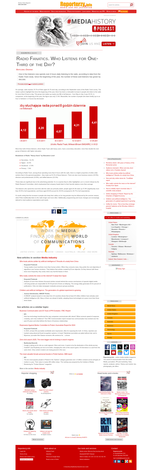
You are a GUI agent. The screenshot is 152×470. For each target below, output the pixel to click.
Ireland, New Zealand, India (117, 259)
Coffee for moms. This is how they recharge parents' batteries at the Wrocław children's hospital (120, 206)
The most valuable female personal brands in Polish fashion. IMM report (46, 354)
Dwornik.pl (68, 467)
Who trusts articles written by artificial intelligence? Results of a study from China (49, 261)
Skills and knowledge (58, 11)
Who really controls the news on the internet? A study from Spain (43, 276)
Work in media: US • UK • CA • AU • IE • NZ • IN (92, 456)
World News (111, 306)
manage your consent (26, 459)
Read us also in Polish (52, 459)
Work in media (111, 11)
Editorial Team (50, 451)
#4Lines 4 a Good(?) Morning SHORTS (76, 437)
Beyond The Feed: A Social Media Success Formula (106, 434)
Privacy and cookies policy (27, 456)
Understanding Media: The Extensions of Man (105, 393)
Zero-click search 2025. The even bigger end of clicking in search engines (47, 340)
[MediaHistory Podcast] (76, 48)
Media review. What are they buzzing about (92, 451)
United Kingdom (113, 234)
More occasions (38, 439)
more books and (114, 439)
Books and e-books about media (30, 412)
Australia (111, 251)
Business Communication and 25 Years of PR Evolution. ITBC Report (45, 311)
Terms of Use (23, 454)
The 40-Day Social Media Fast (106, 413)
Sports (109, 333)
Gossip (109, 337)
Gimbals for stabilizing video (30, 433)
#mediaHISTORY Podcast (87, 454)
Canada (111, 244)
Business (110, 325)
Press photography (74, 11)
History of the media (31, 11)
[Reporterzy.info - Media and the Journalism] (76, 7)
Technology (111, 329)
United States (112, 222)
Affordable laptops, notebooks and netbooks (30, 391)
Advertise (48, 454)
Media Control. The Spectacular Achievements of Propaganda (122, 393)
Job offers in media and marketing (118, 217)
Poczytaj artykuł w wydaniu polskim (30, 84)
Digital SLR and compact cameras (46, 391)
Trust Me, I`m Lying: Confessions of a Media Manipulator (122, 435)
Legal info (22, 451)
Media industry (45, 11)
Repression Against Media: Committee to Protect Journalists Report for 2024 (47, 325)
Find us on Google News (53, 456)
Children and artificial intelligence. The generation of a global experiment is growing (50, 290)
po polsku (123, 11)
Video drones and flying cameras (46, 412)
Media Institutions (85, 459)
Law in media (86, 11)
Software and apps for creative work (46, 433)
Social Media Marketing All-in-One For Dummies (122, 413)
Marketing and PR (98, 11)
